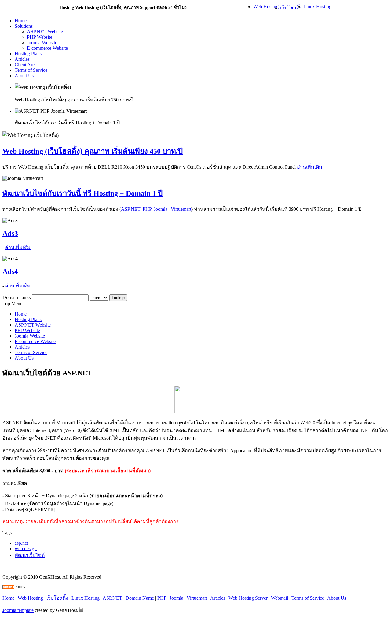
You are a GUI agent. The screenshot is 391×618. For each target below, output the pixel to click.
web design (26, 548)
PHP (147, 209)
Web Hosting (266, 6)
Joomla (176, 598)
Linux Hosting (317, 6)
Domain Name (140, 598)
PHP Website (39, 37)
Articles (217, 598)
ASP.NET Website (45, 31)
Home (8, 598)
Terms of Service (307, 598)
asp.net (21, 543)
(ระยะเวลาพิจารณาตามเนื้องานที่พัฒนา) (108, 470)
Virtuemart (197, 598)
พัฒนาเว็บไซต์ (30, 555)
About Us (336, 598)
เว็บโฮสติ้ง (291, 7)
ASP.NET (130, 209)
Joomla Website (42, 42)
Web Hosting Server (248, 598)
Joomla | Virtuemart (172, 209)
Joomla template (18, 610)
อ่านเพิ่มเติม (309, 167)
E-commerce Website (47, 48)
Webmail (279, 598)
